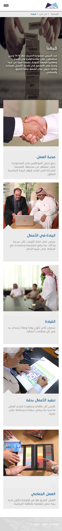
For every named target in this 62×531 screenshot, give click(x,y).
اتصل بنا (35, 524)
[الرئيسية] (53, 5)
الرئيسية (54, 14)
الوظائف (54, 524)
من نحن (43, 14)
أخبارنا (44, 524)
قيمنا (33, 14)
